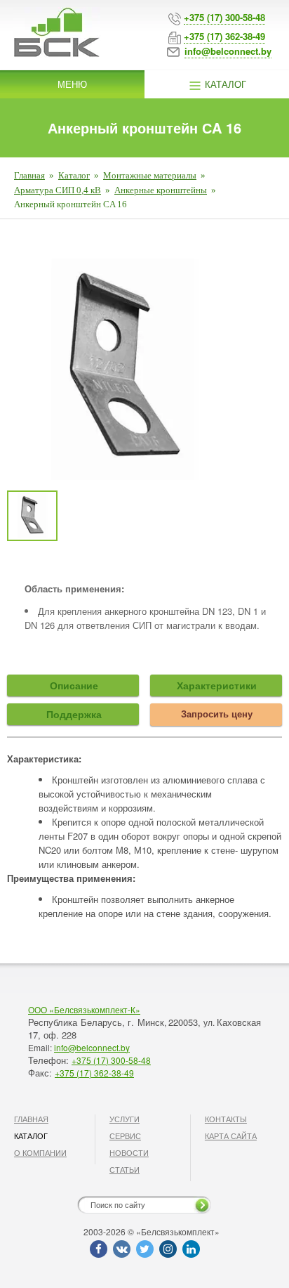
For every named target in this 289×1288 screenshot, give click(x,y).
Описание (74, 685)
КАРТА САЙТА (231, 1135)
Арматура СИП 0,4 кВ (57, 190)
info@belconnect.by (92, 1047)
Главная (29, 175)
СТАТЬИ (124, 1169)
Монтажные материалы (149, 175)
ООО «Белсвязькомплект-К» (84, 1009)
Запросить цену (217, 713)
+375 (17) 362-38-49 (94, 1073)
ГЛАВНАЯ (31, 1118)
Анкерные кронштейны (160, 190)
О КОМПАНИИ (40, 1152)
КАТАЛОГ (31, 1135)
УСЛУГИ (124, 1118)
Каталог (224, 84)
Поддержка (74, 714)
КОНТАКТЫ (226, 1118)
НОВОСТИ (129, 1152)
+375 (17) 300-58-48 (111, 1060)
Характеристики (217, 685)
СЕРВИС (125, 1135)
